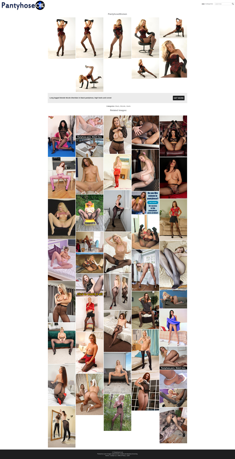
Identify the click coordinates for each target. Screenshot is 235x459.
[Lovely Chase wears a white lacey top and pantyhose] (173, 388)
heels (128, 106)
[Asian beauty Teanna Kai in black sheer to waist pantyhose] (173, 240)
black (117, 106)
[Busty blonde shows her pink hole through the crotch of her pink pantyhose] (61, 280)
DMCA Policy (122, 455)
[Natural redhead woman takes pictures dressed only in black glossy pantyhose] (117, 231)
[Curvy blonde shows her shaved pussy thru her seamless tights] (61, 238)
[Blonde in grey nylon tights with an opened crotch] (145, 190)
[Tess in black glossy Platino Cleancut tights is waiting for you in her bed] (117, 351)
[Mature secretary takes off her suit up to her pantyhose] (89, 251)
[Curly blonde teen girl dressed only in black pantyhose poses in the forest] (117, 430)
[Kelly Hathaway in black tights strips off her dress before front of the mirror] (61, 447)
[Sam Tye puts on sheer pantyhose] (145, 290)
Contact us (113, 455)
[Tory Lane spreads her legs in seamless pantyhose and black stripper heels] (145, 248)
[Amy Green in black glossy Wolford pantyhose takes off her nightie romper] (89, 373)
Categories (208, 4)
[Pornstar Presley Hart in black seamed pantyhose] (145, 328)
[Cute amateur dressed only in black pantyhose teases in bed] (173, 289)
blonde (122, 106)
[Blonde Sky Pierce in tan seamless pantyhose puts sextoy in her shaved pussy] (117, 393)
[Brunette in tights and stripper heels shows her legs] (173, 345)
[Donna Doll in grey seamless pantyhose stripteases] (173, 406)
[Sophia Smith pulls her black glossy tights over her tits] (61, 405)
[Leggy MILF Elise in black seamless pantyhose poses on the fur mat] (145, 410)
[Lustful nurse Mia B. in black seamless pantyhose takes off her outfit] (173, 198)
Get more (179, 98)
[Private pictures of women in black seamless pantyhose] (89, 231)
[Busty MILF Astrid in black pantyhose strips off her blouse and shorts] (89, 331)
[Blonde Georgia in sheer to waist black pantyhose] (89, 273)
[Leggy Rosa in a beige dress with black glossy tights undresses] (117, 273)
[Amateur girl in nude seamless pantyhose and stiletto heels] (89, 193)
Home (107, 455)
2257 (128, 455)
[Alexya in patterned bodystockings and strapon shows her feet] (61, 156)
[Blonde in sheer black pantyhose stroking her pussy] (173, 308)
